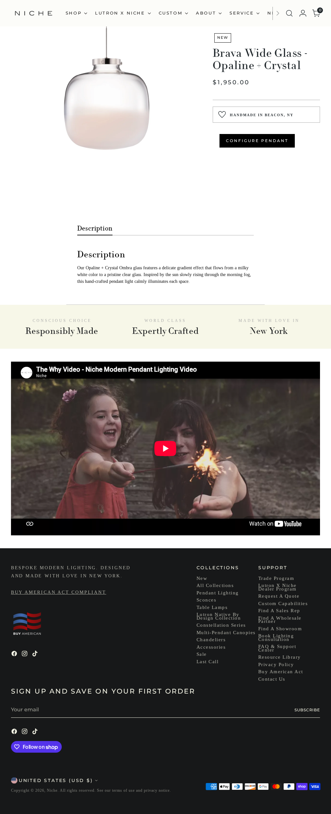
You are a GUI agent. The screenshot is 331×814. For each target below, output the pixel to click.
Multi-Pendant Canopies (226, 632)
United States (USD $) (56, 780)
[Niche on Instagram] (25, 654)
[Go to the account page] (302, 13)
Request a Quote (279, 596)
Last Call (208, 661)
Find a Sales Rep (279, 610)
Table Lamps (212, 607)
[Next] (278, 13)
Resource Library (279, 657)
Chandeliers (211, 639)
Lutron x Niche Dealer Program (277, 587)
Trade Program (276, 578)
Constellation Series (221, 625)
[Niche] (33, 13)
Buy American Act (280, 671)
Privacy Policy (276, 664)
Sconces (207, 600)
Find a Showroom (280, 628)
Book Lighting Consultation (276, 637)
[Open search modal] (289, 13)
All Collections (215, 585)
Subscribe (307, 709)
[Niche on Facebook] (15, 654)
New (202, 578)
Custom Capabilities (283, 603)
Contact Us (271, 679)
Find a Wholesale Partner (280, 619)
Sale (202, 654)
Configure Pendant (257, 140)
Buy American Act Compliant (58, 592)
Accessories (211, 647)
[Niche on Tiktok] (35, 654)
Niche (52, 790)
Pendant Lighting (218, 592)
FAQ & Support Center (277, 648)
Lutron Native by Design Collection (219, 616)
